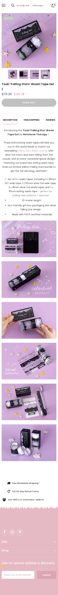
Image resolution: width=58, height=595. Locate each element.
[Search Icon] (13, 5)
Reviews (50, 119)
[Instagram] (12, 532)
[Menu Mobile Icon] (3, 5)
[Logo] (30, 5)
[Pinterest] (20, 532)
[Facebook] (5, 532)
